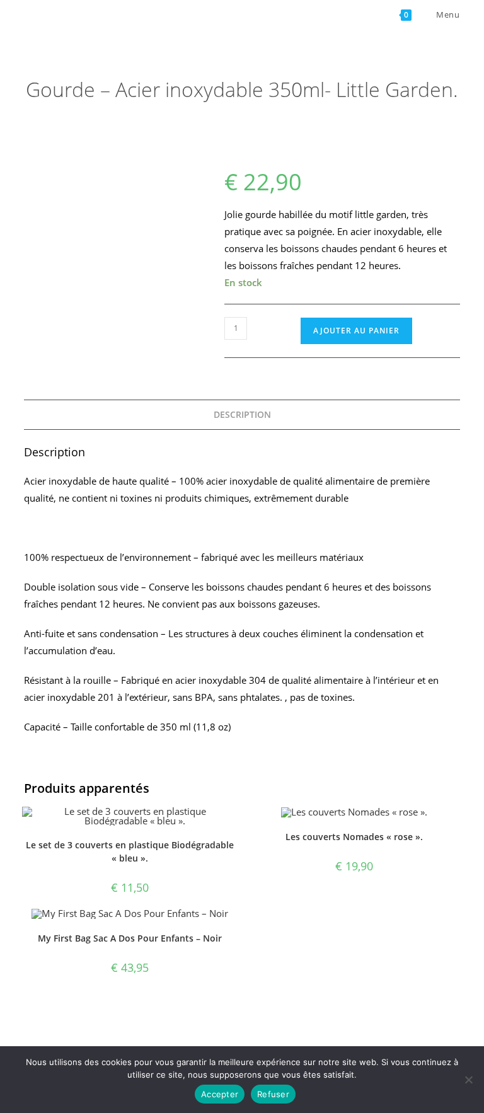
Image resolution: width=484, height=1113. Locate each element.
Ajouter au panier (356, 330)
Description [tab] (242, 414)
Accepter (219, 1094)
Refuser (273, 1094)
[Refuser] (468, 1079)
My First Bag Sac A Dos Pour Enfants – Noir (130, 938)
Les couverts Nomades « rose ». (354, 837)
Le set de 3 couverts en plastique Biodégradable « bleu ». (130, 851)
